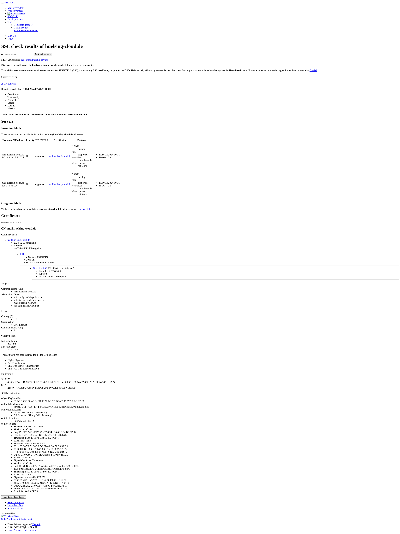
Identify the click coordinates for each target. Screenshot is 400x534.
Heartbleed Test (15, 505)
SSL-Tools (9, 2)
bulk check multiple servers (34, 59)
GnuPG (313, 70)
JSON (4, 83)
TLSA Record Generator (26, 30)
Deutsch (36, 524)
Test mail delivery (86, 209)
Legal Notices (14, 530)
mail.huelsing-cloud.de (60, 156)
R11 (22, 254)
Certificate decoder (23, 24)
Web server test (15, 10)
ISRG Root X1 (40, 268)
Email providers (15, 19)
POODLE (13, 16)
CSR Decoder (21, 27)
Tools (10, 22)
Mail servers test (15, 8)
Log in (11, 38)
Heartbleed (19, 13)
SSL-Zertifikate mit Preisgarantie (17, 519)
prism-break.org (15, 508)
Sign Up (12, 35)
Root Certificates (16, 502)
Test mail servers (43, 54)
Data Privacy (29, 530)
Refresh (12, 83)
